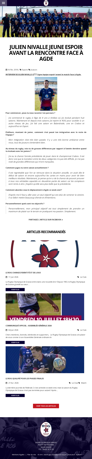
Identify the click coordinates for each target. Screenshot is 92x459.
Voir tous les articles (46, 406)
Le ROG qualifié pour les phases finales (25, 378)
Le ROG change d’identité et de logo (23, 273)
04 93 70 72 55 (48, 449)
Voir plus (15, 289)
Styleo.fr (79, 455)
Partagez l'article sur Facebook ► (46, 219)
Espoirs (25, 69)
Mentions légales (18, 455)
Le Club (83, 277)
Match (83, 383)
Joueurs (34, 69)
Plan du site (31, 455)
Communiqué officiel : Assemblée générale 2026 (29, 326)
